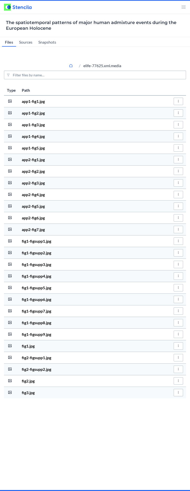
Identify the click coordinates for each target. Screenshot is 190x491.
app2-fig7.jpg (33, 229)
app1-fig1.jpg (33, 101)
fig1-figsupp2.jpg (36, 252)
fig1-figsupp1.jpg (36, 241)
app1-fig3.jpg (33, 124)
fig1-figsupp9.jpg (36, 334)
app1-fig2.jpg (33, 113)
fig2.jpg (28, 380)
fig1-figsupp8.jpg (36, 322)
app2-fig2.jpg (33, 171)
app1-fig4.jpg (33, 136)
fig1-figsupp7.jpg (36, 311)
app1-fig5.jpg (33, 147)
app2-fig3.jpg (33, 182)
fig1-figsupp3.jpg (36, 264)
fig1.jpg (28, 346)
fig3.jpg (28, 392)
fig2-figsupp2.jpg (36, 369)
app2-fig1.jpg (33, 159)
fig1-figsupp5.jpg (36, 287)
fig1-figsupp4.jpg (36, 276)
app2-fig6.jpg (33, 217)
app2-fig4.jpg (33, 194)
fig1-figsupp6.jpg (36, 299)
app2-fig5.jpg (33, 206)
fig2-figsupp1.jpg (36, 357)
